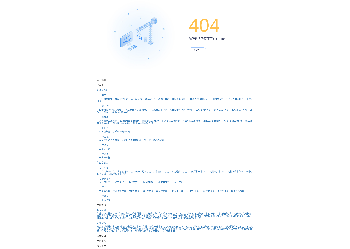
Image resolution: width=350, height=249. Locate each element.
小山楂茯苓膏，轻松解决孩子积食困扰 (162, 229)
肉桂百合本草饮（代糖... (180, 110)
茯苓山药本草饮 (142, 171)
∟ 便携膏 (103, 128)
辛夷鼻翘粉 (103, 157)
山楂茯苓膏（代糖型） (198, 99)
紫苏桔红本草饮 (220, 110)
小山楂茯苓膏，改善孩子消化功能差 (199, 229)
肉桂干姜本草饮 (216, 171)
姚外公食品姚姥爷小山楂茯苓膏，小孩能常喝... (195, 213)
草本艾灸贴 (103, 149)
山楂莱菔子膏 (163, 182)
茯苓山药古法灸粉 (120, 123)
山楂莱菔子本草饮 (116, 174)
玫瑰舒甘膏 (162, 99)
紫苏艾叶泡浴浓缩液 (153, 140)
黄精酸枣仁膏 (120, 99)
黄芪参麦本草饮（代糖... (136, 110)
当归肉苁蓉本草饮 (118, 112)
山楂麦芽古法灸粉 (210, 121)
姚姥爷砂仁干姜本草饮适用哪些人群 (160, 226)
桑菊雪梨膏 (119, 182)
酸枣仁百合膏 (236, 191)
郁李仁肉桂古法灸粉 (142, 123)
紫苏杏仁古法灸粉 (149, 121)
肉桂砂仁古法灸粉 (190, 121)
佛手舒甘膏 (146, 191)
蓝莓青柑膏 (149, 99)
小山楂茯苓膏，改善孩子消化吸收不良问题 (209, 216)
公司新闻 (101, 210)
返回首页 (197, 50)
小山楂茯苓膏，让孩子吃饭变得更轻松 (118, 231)
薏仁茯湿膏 (178, 182)
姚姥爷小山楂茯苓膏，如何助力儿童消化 (116, 213)
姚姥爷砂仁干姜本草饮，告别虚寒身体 (156, 231)
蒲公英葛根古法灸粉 (232, 121)
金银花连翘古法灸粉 (128, 121)
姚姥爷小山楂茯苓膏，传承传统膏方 (154, 213)
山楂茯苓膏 (216, 99)
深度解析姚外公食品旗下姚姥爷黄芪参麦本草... (119, 226)
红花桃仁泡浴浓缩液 (130, 140)
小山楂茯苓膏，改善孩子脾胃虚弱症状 (125, 229)
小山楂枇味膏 (148, 182)
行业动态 (101, 223)
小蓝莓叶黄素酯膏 (234, 99)
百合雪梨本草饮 (106, 171)
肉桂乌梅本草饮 (234, 171)
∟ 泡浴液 (103, 137)
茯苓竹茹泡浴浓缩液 (108, 140)
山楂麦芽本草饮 (158, 110)
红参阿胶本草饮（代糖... (110, 110)
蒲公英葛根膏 (177, 99)
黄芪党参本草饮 (178, 171)
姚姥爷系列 (102, 90)
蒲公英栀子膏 (104, 182)
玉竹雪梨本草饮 (202, 110)
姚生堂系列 (102, 162)
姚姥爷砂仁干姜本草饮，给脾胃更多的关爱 (136, 218)
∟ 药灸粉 (103, 117)
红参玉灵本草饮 (160, 171)
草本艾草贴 (103, 200)
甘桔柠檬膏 (133, 191)
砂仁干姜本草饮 (238, 110)
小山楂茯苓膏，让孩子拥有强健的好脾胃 (124, 216)
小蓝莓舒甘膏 (118, 191)
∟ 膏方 (101, 95)
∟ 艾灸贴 (103, 145)
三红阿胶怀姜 (104, 99)
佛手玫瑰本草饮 (124, 171)
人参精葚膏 (135, 99)
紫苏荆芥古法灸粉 (107, 121)
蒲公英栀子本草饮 (197, 171)
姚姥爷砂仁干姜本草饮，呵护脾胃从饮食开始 (179, 218)
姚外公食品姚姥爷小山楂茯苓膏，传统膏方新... (201, 226)
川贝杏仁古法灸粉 (170, 121)
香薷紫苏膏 (133, 182)
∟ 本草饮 (103, 106)
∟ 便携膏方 (104, 179)
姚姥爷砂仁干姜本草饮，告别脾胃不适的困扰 (166, 216)
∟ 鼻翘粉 (103, 154)
